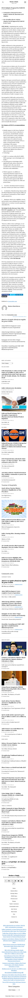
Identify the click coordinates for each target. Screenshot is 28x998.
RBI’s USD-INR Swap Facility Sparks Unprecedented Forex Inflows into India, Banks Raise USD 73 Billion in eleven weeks (14, 951)
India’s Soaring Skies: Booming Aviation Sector (13, 534)
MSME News (14, 896)
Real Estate (14, 911)
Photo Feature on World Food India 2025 (14, 767)
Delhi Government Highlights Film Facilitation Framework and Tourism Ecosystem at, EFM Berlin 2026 (12, 559)
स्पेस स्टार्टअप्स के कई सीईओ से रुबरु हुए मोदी (14, 972)
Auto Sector (14, 909)
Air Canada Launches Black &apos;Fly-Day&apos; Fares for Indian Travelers (13, 546)
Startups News (14, 893)
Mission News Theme (9, 996)
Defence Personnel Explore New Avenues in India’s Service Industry (14, 744)
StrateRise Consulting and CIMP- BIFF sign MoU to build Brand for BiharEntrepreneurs (13, 625)
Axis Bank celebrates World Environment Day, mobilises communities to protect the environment (14, 474)
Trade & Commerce (14, 904)
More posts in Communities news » (19, 316)
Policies (14, 901)
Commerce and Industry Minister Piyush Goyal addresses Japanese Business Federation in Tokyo (13, 659)
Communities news (18, 584)
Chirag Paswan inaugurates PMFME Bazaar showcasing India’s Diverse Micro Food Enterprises (14, 688)
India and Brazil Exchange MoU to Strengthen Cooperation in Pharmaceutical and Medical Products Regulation (13, 415)
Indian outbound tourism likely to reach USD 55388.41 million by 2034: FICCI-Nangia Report (13, 521)
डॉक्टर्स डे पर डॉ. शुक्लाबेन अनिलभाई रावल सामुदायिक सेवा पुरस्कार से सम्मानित (14, 581)
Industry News (14, 891)
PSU (14, 914)
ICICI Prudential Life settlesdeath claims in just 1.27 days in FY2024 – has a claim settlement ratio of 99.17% (13, 460)
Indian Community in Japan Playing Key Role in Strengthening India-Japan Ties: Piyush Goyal (13, 810)
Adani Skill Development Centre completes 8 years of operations (11, 592)
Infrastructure (14, 898)
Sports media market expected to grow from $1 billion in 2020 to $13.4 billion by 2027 (14, 716)
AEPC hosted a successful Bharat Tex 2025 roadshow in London (12, 729)
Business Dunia (14, 2)
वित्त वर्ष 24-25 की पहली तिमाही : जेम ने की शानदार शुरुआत (13, 863)
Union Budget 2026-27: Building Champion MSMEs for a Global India (12, 794)
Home (14, 888)
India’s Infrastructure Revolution (11, 388)
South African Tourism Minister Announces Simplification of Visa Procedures (11, 489)
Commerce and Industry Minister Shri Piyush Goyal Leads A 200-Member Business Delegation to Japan (14, 964)
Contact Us (14, 917)
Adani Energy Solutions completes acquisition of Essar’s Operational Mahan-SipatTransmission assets (12, 603)
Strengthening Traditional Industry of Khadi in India (13, 756)
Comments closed (6, 383)
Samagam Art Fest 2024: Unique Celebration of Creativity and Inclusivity (13, 614)
